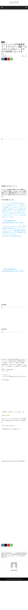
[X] (5, 59)
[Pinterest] (8, 59)
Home (2, 10)
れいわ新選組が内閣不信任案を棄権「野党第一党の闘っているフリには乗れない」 (20, 554)
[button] (26, 7)
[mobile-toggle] (2, 7)
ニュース (6, 10)
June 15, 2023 (18, 222)
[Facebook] (2, 59)
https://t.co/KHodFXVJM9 (11, 236)
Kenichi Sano (4, 56)
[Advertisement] (14, 27)
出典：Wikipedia (5, 371)
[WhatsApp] (11, 59)
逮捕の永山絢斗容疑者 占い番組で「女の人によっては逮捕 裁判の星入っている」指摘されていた (7, 555)
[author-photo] (14, 568)
